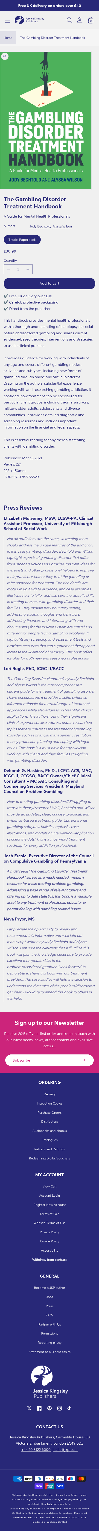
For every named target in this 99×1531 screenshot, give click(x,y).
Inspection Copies (49, 1103)
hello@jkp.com (65, 1449)
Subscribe (21, 1060)
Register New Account (49, 1205)
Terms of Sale (49, 1214)
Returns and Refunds (49, 1149)
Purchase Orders (49, 1112)
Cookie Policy (49, 1241)
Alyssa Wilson (62, 226)
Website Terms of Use (50, 1223)
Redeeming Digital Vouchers (49, 1158)
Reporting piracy (49, 1342)
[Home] (29, 20)
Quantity (10, 260)
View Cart (50, 1186)
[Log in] (79, 20)
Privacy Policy (49, 1232)
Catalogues (50, 1140)
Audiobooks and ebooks (49, 1131)
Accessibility (49, 1250)
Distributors (49, 1121)
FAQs (49, 1315)
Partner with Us (49, 1324)
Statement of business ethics (49, 1352)
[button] (7, 20)
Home (8, 38)
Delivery (49, 1094)
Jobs (49, 1297)
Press (49, 1306)
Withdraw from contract (49, 1259)
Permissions (49, 1333)
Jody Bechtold (39, 226)
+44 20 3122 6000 (36, 1449)
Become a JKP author (49, 1288)
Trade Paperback (22, 239)
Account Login (49, 1195)
